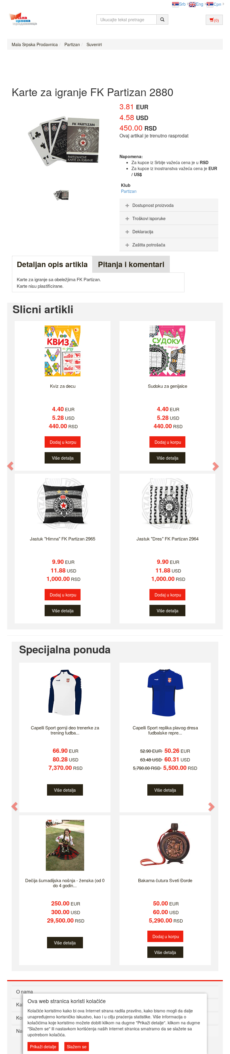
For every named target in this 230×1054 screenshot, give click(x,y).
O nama (24, 991)
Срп (217, 4)
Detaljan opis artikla (52, 264)
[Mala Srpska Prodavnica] (21, 19)
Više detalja (63, 458)
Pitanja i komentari (131, 264)
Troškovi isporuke (149, 218)
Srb (182, 4)
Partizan (129, 191)
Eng (199, 4)
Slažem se (77, 1047)
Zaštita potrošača (148, 245)
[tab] (168, 205)
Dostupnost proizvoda (153, 205)
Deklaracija (142, 231)
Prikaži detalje (43, 1047)
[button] (10, 466)
